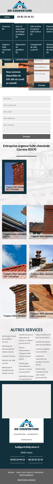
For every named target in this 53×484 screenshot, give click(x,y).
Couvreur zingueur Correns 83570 (43, 350)
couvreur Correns (8, 356)
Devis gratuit (27, 475)
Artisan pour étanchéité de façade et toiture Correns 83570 (25, 367)
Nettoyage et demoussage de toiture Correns (8, 349)
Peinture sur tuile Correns (8, 361)
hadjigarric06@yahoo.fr (27, 447)
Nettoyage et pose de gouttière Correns (9, 339)
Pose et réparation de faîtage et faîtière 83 (20, 31)
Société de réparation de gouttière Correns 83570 (42, 360)
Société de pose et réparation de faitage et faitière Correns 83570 (26, 339)
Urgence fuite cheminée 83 (6, 49)
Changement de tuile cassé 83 (36, 47)
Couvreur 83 (6, 27)
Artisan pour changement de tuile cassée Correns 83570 (42, 373)
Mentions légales (27, 480)
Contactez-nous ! (15, 61)
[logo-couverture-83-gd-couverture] (19, 6)
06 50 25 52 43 (35, 460)
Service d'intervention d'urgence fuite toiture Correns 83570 (25, 353)
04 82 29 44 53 (25, 17)
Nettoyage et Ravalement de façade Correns (8, 370)
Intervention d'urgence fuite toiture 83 (35, 30)
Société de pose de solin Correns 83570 (43, 343)
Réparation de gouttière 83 (20, 49)
